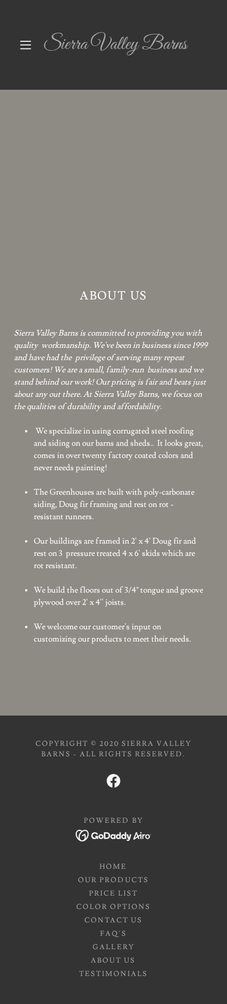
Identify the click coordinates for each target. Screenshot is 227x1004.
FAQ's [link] (113, 933)
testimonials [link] (113, 974)
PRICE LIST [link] (113, 893)
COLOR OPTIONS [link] (113, 907)
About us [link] (113, 960)
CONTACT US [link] (113, 920)
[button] (25, 45)
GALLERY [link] (113, 947)
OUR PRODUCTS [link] (113, 880)
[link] (115, 44)
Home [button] (113, 866)
